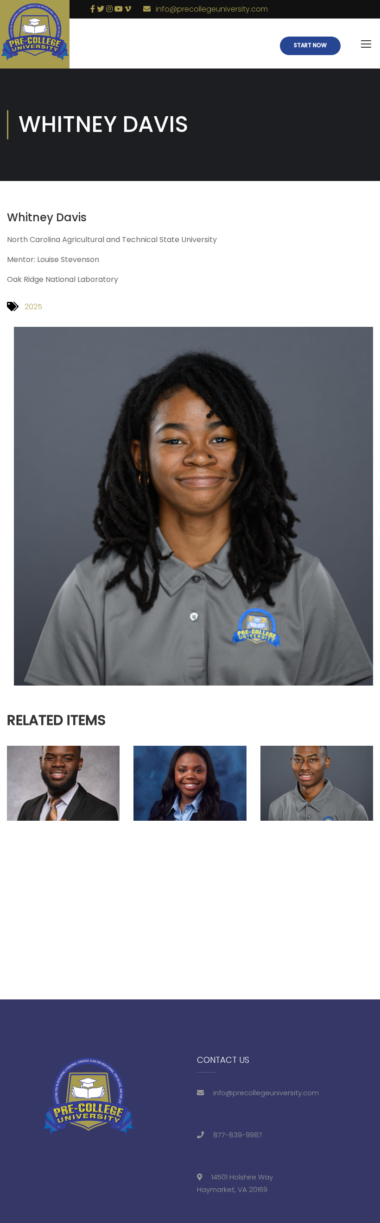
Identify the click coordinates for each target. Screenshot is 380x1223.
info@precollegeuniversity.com (212, 9)
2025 (33, 306)
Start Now (310, 45)
